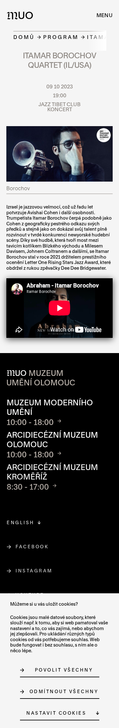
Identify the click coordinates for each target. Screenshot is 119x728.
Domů (24, 37)
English (21, 522)
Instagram (34, 570)
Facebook (32, 546)
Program (61, 37)
